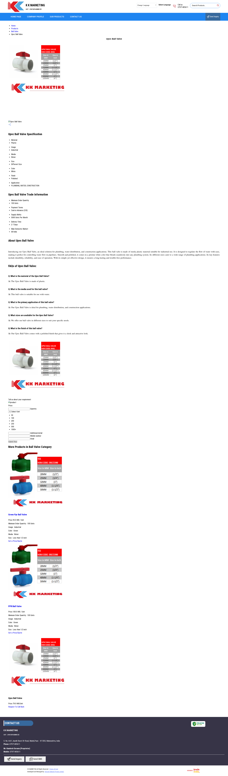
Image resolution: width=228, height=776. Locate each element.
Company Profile (35, 17)
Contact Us (76, 17)
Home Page (16, 17)
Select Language (165, 5)
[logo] (16, 11)
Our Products (57, 17)
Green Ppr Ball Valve (17, 514)
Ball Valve (14, 31)
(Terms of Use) (53, 769)
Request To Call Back (16, 707)
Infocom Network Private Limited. (54, 772)
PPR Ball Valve (14, 606)
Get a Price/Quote (15, 541)
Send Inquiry (214, 16)
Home (13, 26)
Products (14, 28)
